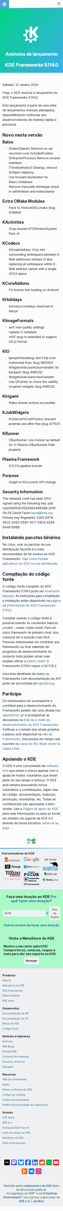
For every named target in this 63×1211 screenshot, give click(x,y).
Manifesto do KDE (12, 1137)
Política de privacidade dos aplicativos (25, 1104)
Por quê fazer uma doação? (34, 898)
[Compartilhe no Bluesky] (21, 1160)
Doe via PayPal (55, 913)
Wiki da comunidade (14, 1079)
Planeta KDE (9, 1051)
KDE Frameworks (12, 990)
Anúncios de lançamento (31, 54)
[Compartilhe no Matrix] (7, 1160)
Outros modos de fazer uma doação (31, 925)
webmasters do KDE (38, 1186)
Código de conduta (13, 1094)
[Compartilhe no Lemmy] (49, 1160)
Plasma (6, 980)
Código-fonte (10, 1028)
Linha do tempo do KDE (16, 1132)
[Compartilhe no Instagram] (38, 1169)
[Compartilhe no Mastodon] (14, 1160)
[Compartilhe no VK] (31, 1169)
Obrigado (7, 1066)
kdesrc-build (36, 661)
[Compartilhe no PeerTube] (24, 1169)
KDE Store (8, 1117)
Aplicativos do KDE (13, 985)
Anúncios (7, 1041)
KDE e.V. (7, 1122)
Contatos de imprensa (15, 1056)
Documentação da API (15, 1013)
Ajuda (5, 1084)
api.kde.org (46, 683)
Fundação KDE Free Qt (15, 1127)
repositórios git (13, 715)
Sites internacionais (13, 1142)
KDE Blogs (8, 1046)
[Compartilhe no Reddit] (42, 1160)
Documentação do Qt (15, 1018)
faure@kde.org (41, 513)
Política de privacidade (15, 1099)
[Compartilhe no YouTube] (56, 1160)
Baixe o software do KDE (17, 1089)
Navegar (31, 960)
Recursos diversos (13, 1061)
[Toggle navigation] (59, 4)
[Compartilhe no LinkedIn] (35, 1160)
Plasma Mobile (11, 995)
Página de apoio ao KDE (40, 809)
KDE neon (8, 1000)
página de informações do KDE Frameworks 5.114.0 (31, 605)
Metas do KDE (10, 1023)
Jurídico (38, 1201)
